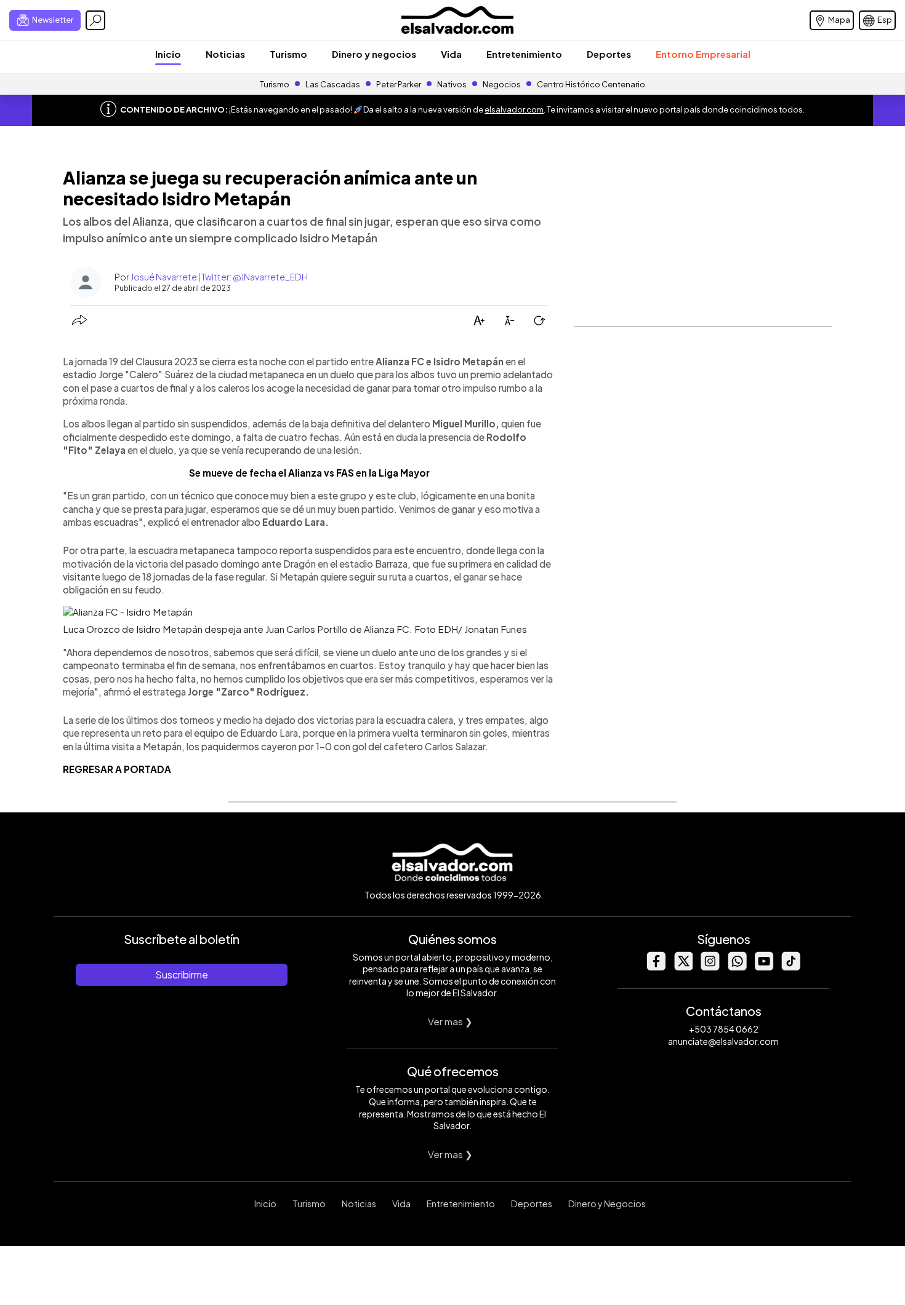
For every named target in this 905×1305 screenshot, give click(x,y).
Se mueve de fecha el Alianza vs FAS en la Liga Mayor (309, 472)
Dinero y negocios (374, 54)
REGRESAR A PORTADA (117, 769)
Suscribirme (181, 974)
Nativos (452, 84)
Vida (451, 54)
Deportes (609, 54)
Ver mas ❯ (450, 1021)
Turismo (288, 54)
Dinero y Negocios (607, 1203)
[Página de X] (683, 967)
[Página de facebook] (656, 967)
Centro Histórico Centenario (591, 84)
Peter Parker (399, 84)
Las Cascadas (332, 84)
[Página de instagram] (710, 967)
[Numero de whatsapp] (737, 967)
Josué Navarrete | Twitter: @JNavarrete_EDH (219, 276)
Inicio (168, 54)
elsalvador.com (514, 109)
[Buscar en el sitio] (95, 20)
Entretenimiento (524, 54)
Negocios (502, 84)
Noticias (225, 54)
